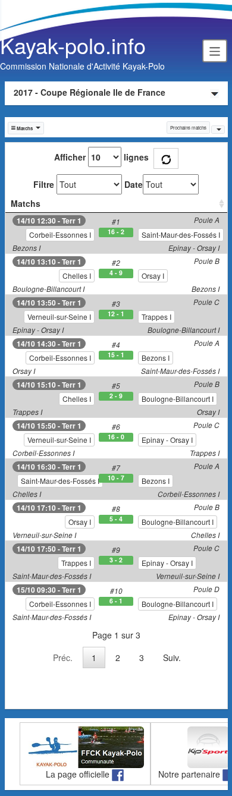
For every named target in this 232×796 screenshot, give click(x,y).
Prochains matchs (188, 127)
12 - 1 (116, 314)
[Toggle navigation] (214, 50)
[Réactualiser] (165, 158)
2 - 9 (116, 396)
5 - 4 (116, 519)
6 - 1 (116, 601)
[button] (26, 128)
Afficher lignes (101, 157)
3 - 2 (116, 560)
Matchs (25, 203)
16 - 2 (116, 232)
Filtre (43, 184)
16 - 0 (116, 437)
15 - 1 (116, 355)
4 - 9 (116, 273)
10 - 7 (116, 478)
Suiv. (172, 657)
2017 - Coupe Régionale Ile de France (89, 92)
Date (133, 184)
